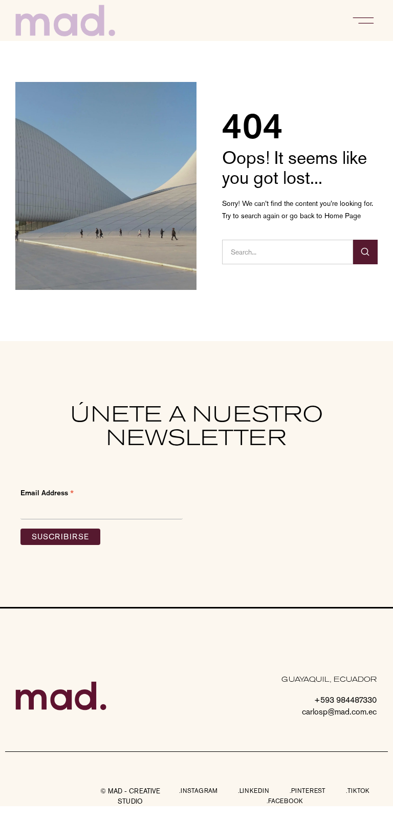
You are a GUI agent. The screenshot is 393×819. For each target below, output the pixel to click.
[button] (363, 20)
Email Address (47, 493)
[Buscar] (365, 252)
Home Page (342, 216)
